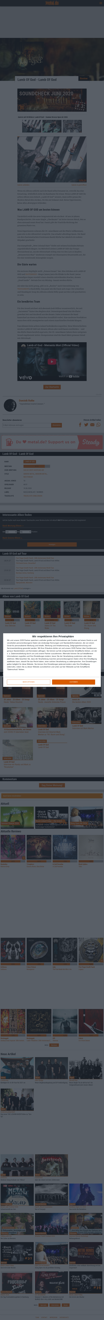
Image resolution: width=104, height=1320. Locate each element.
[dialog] (52, 660)
